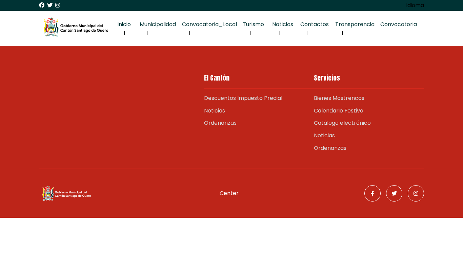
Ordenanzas (220, 123)
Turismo (253, 24)
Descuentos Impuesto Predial (243, 98)
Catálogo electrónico (342, 123)
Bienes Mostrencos (339, 98)
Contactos (314, 24)
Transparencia (355, 24)
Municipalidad (158, 24)
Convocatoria (398, 24)
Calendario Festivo (338, 111)
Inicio (124, 24)
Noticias (282, 24)
